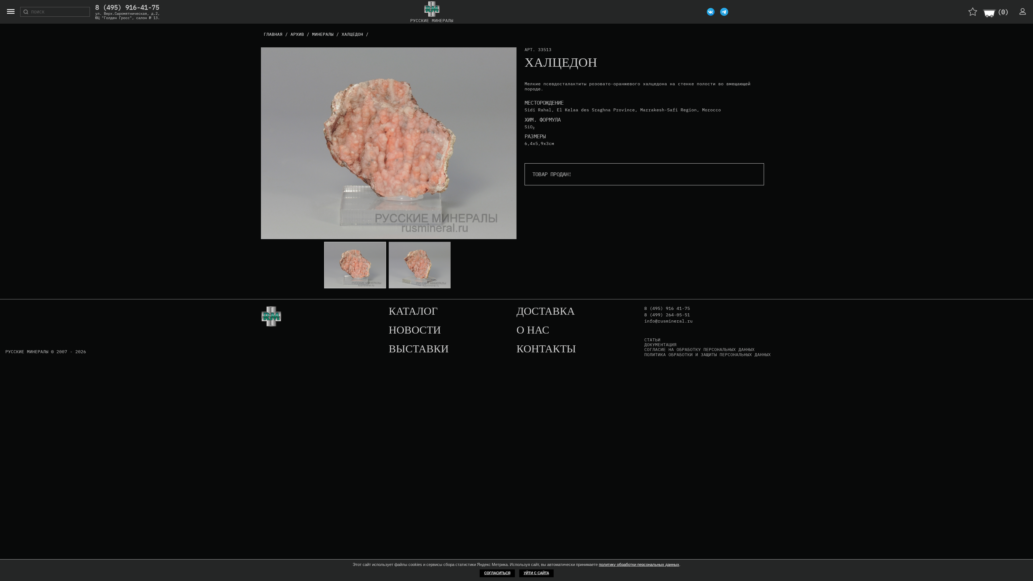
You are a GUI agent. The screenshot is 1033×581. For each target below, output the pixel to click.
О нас (532, 330)
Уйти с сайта (536, 573)
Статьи (652, 339)
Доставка (545, 311)
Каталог (413, 311)
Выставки (419, 349)
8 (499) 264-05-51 (667, 314)
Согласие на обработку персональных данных (699, 349)
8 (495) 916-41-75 (127, 7)
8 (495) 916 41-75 (667, 308)
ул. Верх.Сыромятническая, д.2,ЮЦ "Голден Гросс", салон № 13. (127, 15)
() (1003, 12)
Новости (415, 330)
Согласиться (497, 573)
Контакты (546, 349)
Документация (660, 344)
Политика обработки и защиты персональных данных (707, 354)
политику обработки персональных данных (639, 564)
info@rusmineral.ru (668, 321)
